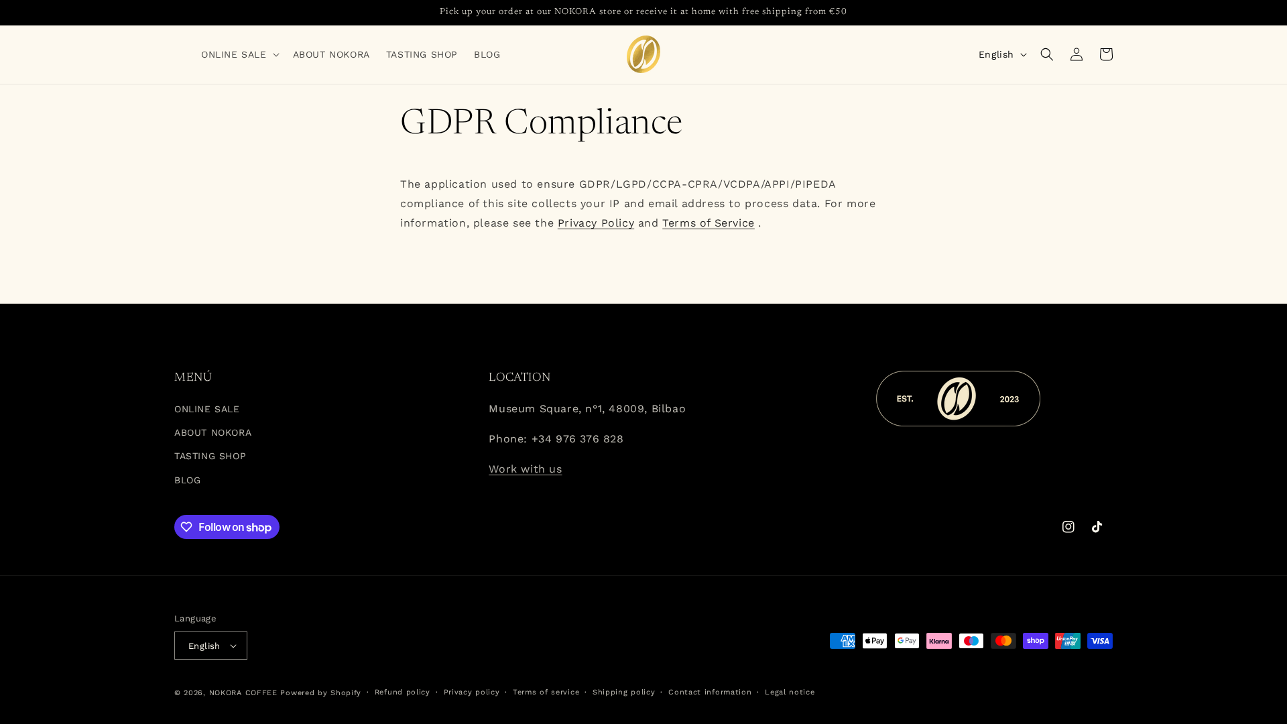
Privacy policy (472, 692)
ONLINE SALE (207, 409)
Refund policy (402, 692)
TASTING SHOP (210, 455)
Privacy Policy (596, 223)
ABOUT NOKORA (212, 432)
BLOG (187, 480)
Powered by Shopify (320, 692)
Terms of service (546, 692)
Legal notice (789, 692)
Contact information (709, 692)
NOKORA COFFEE (243, 692)
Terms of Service (708, 223)
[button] (239, 54)
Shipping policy (624, 692)
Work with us (525, 469)
